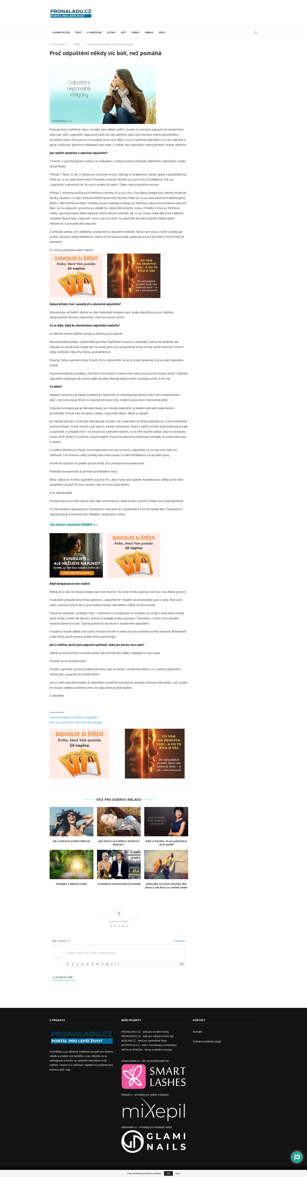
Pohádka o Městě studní (71, 884)
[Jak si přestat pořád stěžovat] (71, 821)
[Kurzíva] (72, 964)
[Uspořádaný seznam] (87, 964)
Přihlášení (179, 941)
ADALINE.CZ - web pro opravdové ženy (143, 1040)
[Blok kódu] (102, 964)
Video (161, 32)
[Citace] (97, 964)
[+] (117, 964)
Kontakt (197, 1031)
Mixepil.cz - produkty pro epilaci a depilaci (145, 1094)
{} (112, 964)
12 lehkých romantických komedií (118, 884)
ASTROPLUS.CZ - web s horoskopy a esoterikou (149, 1045)
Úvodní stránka (58, 44)
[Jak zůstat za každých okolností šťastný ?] (119, 821)
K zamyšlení (94, 32)
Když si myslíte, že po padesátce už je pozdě (166, 842)
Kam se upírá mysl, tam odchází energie (76, 722)
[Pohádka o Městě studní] (71, 864)
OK (168, 1173)
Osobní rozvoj (61, 32)
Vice (177, 1173)
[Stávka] (82, 964)
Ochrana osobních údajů (207, 1041)
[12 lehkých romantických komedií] (119, 864)
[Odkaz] (107, 964)
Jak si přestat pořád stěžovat (71, 841)
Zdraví (135, 32)
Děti (123, 32)
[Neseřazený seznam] (92, 964)
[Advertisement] (192, 13)
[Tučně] (67, 964)
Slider (77, 44)
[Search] (255, 33)
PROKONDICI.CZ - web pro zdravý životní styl (147, 1036)
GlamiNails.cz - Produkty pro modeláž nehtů (146, 1127)
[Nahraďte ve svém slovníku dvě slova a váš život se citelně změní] (166, 864)
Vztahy (111, 32)
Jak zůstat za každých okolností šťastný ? (118, 842)
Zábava (149, 32)
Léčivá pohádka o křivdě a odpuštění (74, 717)
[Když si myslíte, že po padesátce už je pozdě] (166, 821)
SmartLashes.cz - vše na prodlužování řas (145, 1060)
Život (78, 32)
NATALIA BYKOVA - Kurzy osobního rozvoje (146, 1049)
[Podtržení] (77, 964)
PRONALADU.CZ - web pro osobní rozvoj (145, 1031)
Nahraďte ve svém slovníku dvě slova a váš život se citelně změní (166, 885)
